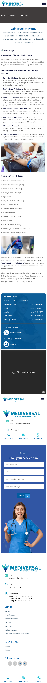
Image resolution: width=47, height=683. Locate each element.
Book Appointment (23, 681)
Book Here (14, 344)
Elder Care (8, 626)
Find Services (39, 681)
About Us (8, 646)
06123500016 (8, 681)
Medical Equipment (11, 630)
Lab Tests (8, 622)
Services (13, 15)
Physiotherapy (10, 615)
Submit (21, 496)
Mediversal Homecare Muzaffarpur (17, 634)
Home (3, 15)
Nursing (7, 611)
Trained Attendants (11, 619)
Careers (7, 650)
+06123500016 (16, 333)
